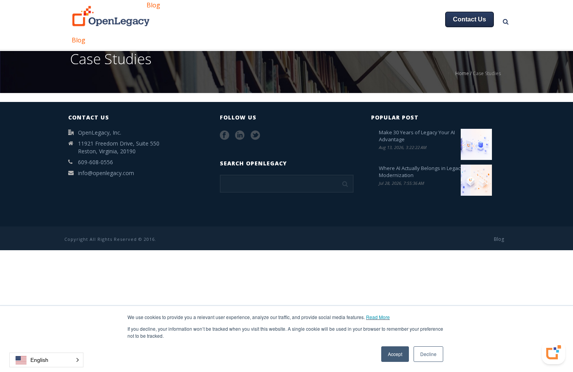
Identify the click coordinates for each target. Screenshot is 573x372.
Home (462, 73)
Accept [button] (395, 354)
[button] (46, 360)
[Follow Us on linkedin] (239, 135)
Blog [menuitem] (153, 5)
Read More (378, 317)
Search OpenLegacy (253, 163)
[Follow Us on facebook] (224, 135)
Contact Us (469, 19)
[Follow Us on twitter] (255, 135)
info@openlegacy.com (106, 173)
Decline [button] (428, 354)
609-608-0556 (95, 162)
